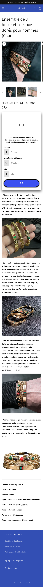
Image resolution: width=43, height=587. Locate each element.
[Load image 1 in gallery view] (10, 92)
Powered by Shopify (25, 582)
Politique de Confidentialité (15, 552)
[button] (3, 8)
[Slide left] (2, 92)
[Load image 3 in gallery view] (32, 92)
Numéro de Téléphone (13, 158)
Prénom (7, 147)
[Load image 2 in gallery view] (21, 92)
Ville (6, 169)
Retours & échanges (12, 546)
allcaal (18, 582)
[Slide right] (40, 92)
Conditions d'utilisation (14, 541)
